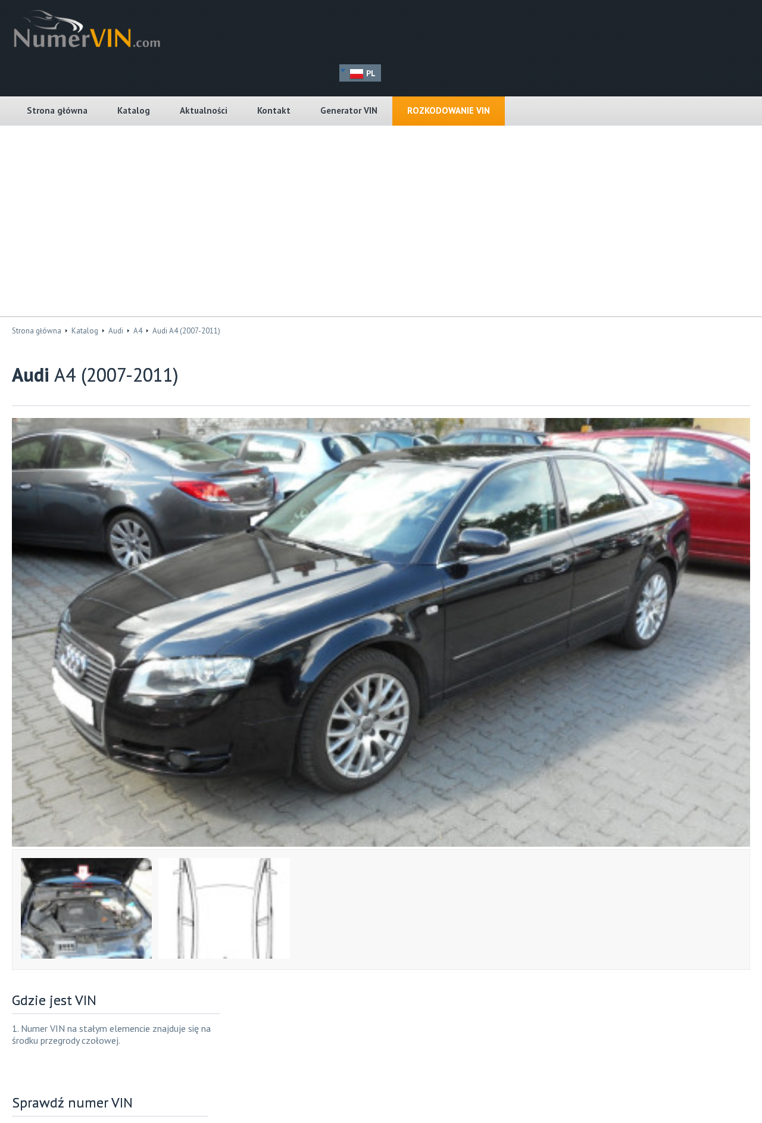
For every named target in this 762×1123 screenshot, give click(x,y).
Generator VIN (348, 110)
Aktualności (203, 110)
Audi (115, 331)
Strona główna (57, 110)
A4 (137, 331)
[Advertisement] (381, 221)
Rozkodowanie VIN (448, 110)
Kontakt (274, 110)
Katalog (133, 110)
